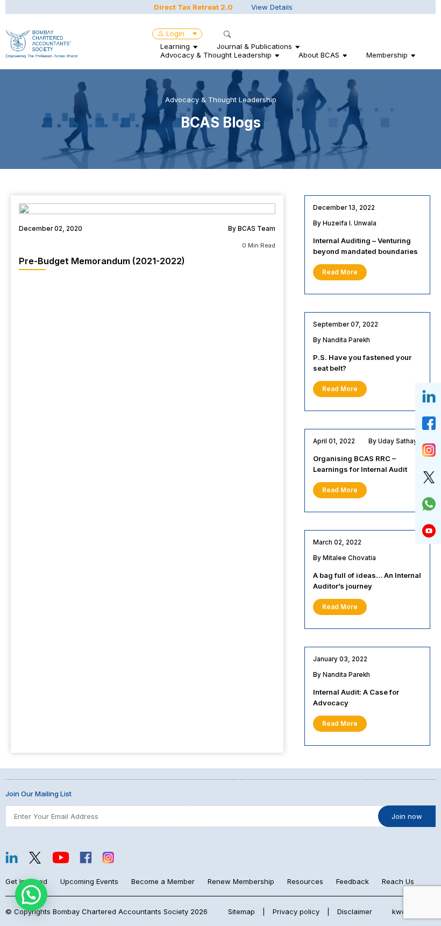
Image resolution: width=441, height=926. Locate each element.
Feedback (352, 881)
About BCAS (318, 55)
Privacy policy (296, 911)
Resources (305, 881)
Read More (340, 272)
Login (175, 33)
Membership (387, 55)
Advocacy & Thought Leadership (216, 55)
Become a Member (163, 881)
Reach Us (398, 881)
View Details (272, 7)
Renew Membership (241, 881)
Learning (175, 46)
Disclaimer (354, 911)
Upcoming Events (89, 881)
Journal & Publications (254, 46)
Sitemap (241, 911)
